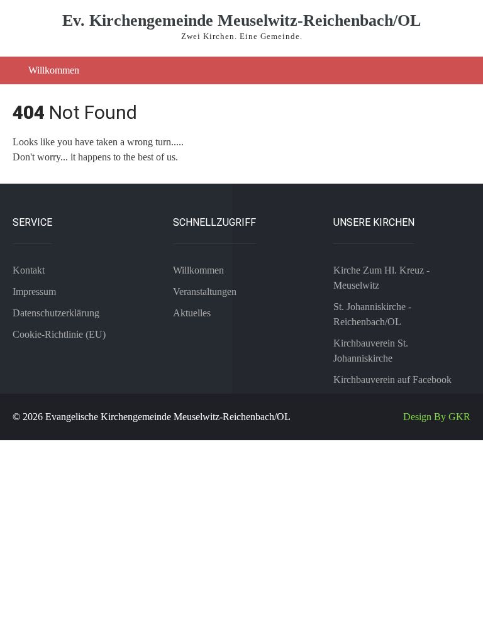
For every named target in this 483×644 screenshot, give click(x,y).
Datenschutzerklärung (56, 313)
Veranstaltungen (204, 291)
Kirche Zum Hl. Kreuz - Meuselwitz (381, 278)
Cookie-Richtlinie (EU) (59, 334)
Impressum (34, 291)
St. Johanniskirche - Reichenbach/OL (372, 314)
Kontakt (29, 270)
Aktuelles (192, 313)
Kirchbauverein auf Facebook (392, 379)
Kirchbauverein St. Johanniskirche (370, 351)
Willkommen (53, 70)
